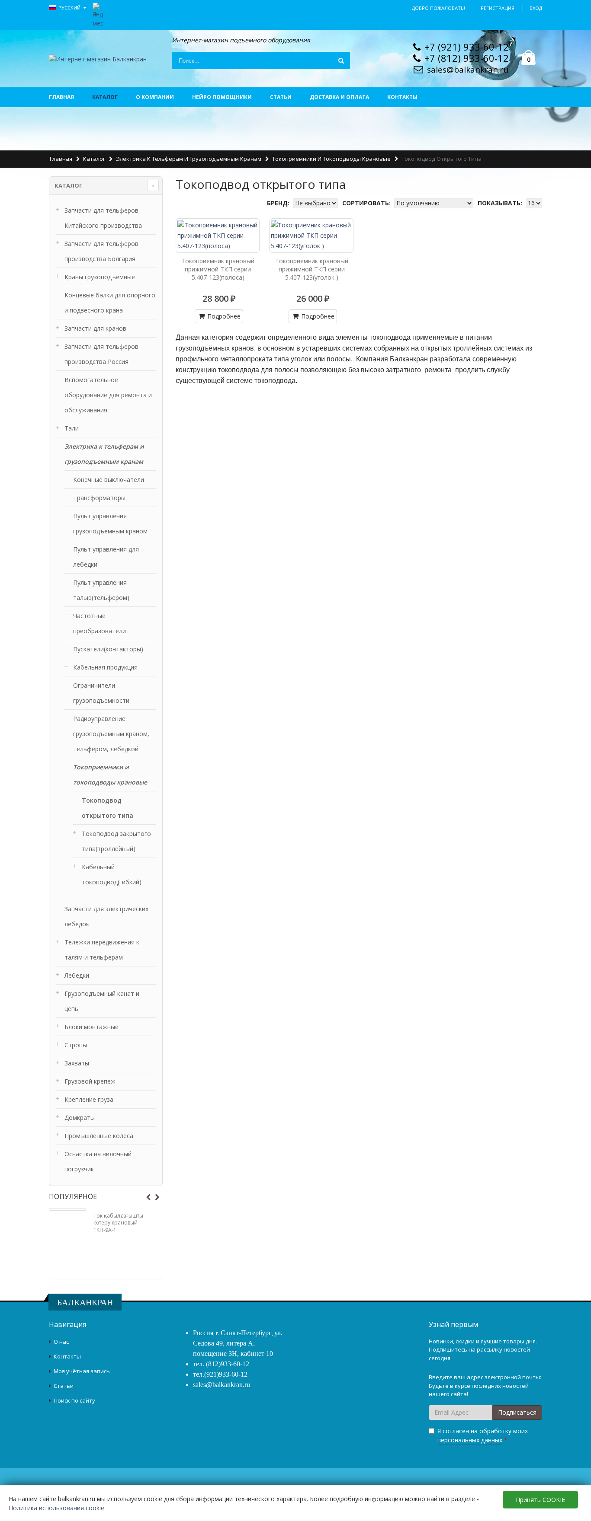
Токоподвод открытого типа (107, 807)
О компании (155, 97)
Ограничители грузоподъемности (101, 693)
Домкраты (79, 1117)
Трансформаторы (99, 498)
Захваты (76, 1063)
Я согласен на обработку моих (482, 1435)
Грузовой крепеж (90, 1081)
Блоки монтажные (91, 1027)
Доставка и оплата (339, 97)
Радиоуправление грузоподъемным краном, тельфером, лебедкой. (111, 733)
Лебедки (76, 975)
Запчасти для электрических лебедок (106, 916)
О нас (61, 1342)
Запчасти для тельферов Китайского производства (103, 218)
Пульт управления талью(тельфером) (101, 590)
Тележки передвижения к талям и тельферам (101, 949)
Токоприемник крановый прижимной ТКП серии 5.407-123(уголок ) (311, 269)
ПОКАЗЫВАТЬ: (501, 203)
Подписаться (517, 1412)
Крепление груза (88, 1099)
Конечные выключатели (108, 479)
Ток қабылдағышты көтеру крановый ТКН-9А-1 (118, 1222)
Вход (536, 8)
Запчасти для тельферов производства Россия (101, 354)
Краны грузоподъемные (99, 277)
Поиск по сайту (74, 1400)
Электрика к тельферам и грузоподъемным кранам (188, 159)
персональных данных (469, 1440)
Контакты (402, 97)
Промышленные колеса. (99, 1136)
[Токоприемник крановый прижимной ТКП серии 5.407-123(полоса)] (217, 235)
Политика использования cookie (56, 1508)
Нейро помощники (222, 97)
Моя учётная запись (82, 1371)
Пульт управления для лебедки (106, 556)
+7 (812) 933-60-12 (466, 57)
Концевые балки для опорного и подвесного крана (109, 302)
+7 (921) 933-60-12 (466, 46)
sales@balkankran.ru (467, 69)
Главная (61, 97)
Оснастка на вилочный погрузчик (98, 1161)
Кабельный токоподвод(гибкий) (111, 874)
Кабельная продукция (105, 667)
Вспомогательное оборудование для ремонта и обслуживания (108, 395)
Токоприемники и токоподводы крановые (331, 159)
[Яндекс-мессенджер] (98, 14)
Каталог (105, 97)
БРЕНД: (279, 203)
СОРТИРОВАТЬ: (367, 203)
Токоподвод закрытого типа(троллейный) (116, 841)
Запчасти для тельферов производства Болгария (101, 251)
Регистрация (497, 8)
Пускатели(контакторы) (108, 649)
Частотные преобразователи (99, 623)
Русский (70, 7)
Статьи (281, 97)
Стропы (75, 1045)
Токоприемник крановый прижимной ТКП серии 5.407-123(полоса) (217, 269)
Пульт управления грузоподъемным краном (110, 523)
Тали (71, 428)
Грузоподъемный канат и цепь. (101, 1001)
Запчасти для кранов (95, 328)
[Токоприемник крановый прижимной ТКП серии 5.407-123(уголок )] (311, 235)
